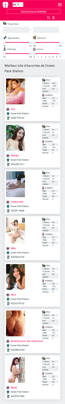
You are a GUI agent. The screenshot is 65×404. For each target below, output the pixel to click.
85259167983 (17, 396)
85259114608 (17, 210)
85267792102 (17, 118)
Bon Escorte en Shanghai (33, 11)
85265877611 (17, 164)
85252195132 (17, 303)
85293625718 (17, 257)
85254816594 (17, 349)
